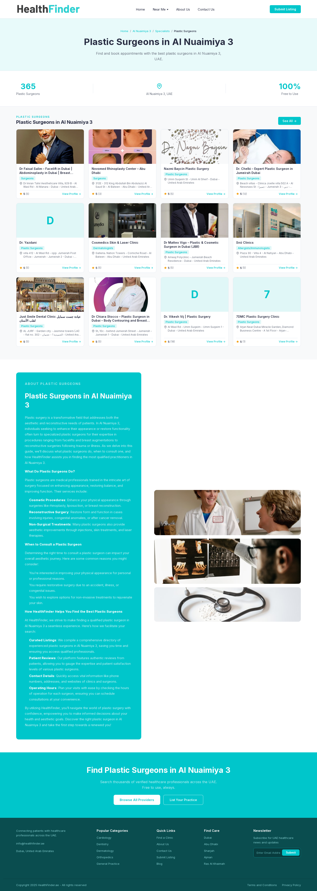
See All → (289, 121)
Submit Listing (285, 9)
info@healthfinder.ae (30, 843)
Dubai (208, 837)
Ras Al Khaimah (214, 863)
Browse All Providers (137, 800)
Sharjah (209, 850)
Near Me (159, 9)
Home (140, 9)
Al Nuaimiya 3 (142, 31)
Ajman (208, 857)
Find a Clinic (165, 837)
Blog (159, 863)
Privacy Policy (291, 885)
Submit (291, 852)
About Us (183, 9)
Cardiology (104, 837)
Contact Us (206, 9)
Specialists (162, 31)
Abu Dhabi (211, 844)
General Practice (108, 863)
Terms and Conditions (262, 885)
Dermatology (105, 850)
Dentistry (102, 844)
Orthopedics (105, 857)
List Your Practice (183, 800)
